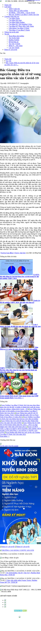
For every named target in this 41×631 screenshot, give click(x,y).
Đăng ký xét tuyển (10, 49)
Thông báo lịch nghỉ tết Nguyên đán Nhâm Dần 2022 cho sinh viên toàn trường (19, 422)
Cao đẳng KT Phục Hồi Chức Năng (21, 26)
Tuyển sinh (4, 446)
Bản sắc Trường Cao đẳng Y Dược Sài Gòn (24, 14)
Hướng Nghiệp (14, 40)
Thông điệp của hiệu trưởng (18, 11)
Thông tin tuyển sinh (11, 32)
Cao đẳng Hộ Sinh (15, 20)
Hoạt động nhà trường (16, 36)
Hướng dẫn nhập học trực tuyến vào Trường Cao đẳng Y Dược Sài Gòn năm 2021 (20, 433)
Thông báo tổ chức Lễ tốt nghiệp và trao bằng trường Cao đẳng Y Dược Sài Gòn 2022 (20, 411)
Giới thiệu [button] (7, 7)
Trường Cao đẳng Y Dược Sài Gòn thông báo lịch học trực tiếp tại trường (20, 418)
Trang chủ (7, 5)
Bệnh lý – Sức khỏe (16, 46)
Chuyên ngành (13, 446)
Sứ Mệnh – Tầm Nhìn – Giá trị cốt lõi (22, 13)
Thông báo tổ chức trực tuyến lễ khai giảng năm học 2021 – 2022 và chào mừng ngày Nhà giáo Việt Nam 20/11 (20, 425)
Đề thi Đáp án (13, 42)
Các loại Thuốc (14, 48)
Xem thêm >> (19, 398)
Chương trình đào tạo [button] (11, 16)
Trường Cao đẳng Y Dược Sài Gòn (13, 253)
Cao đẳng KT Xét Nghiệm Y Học (20, 24)
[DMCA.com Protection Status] (20, 611)
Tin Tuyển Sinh (14, 38)
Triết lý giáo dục (14, 9)
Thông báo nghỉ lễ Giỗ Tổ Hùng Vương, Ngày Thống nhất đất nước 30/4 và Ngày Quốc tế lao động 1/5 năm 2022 (19, 415)
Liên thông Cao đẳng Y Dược (19, 28)
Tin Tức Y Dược (14, 44)
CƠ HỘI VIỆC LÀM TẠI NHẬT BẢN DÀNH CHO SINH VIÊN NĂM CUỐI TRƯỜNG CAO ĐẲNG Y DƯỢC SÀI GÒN (20, 429)
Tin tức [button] (6, 34)
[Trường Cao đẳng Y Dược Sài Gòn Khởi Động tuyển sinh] (20, 496)
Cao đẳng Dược (14, 18)
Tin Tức (8, 61)
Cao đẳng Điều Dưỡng (17, 22)
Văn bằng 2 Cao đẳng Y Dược (19, 30)
